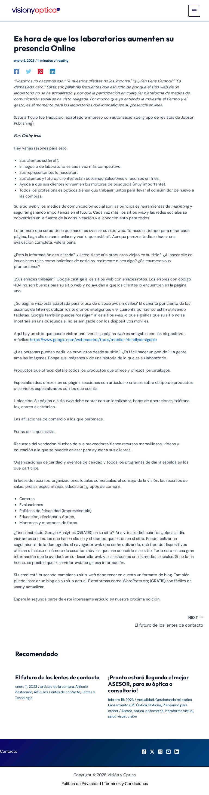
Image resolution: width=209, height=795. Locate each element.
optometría (154, 711)
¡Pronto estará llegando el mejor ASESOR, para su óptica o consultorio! (148, 684)
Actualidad (145, 699)
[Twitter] (28, 71)
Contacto (8, 751)
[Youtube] (168, 751)
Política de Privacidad (81, 783)
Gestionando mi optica (173, 699)
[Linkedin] (52, 71)
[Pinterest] (40, 71)
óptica (139, 711)
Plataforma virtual (179, 711)
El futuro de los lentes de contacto (57, 677)
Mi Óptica (139, 705)
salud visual (117, 716)
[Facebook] (16, 71)
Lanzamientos (119, 705)
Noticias (154, 705)
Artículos (41, 692)
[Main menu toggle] (194, 11)
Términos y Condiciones (126, 783)
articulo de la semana (57, 686)
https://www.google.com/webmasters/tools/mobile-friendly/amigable (93, 339)
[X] (152, 751)
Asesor (126, 711)
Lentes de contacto (64, 692)
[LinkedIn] (176, 751)
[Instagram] (160, 751)
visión (132, 716)
